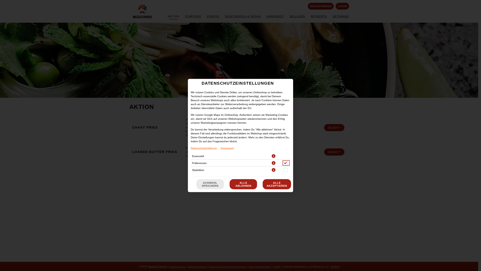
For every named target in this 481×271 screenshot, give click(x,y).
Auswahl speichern (210, 184)
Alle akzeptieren (277, 184)
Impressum (227, 148)
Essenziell (198, 156)
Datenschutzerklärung (204, 148)
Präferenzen (199, 163)
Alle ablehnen (243, 184)
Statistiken (198, 170)
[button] (273, 156)
